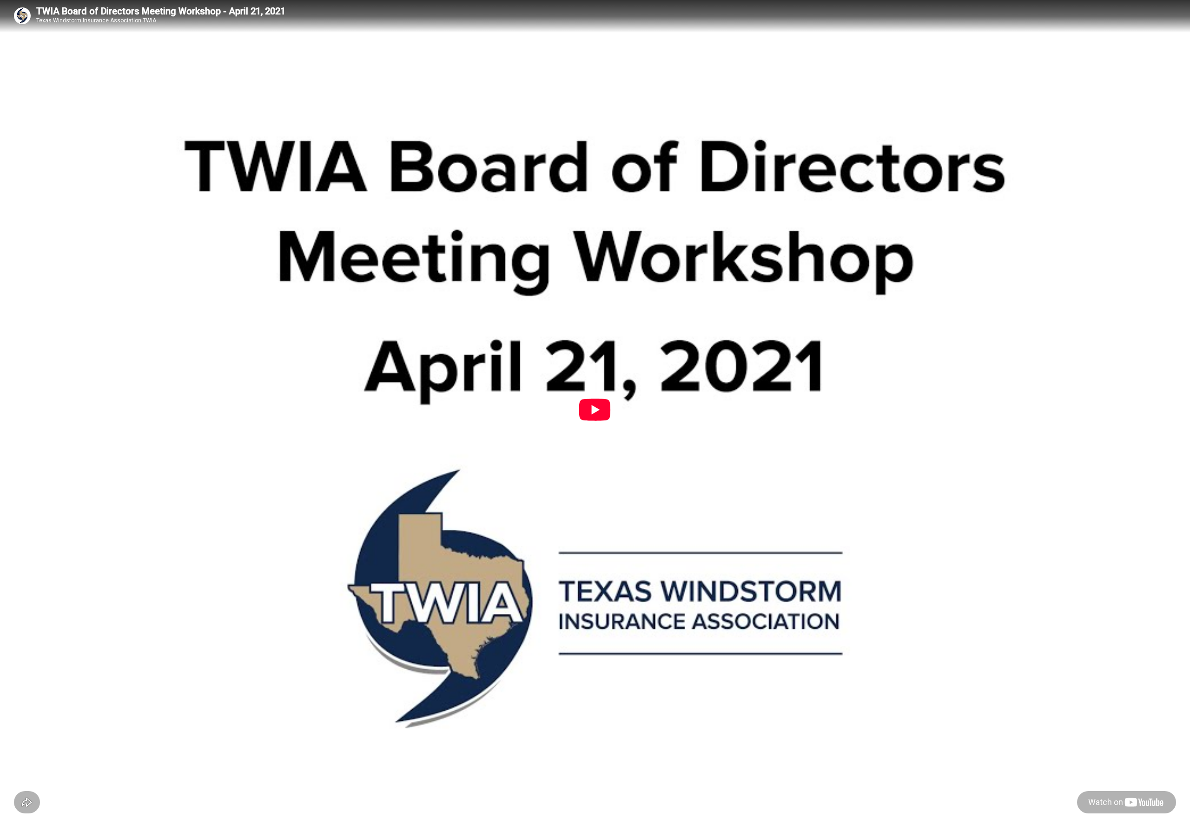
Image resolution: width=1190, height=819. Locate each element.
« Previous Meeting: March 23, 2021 (62, 612)
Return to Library (155, 612)
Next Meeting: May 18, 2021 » (236, 612)
